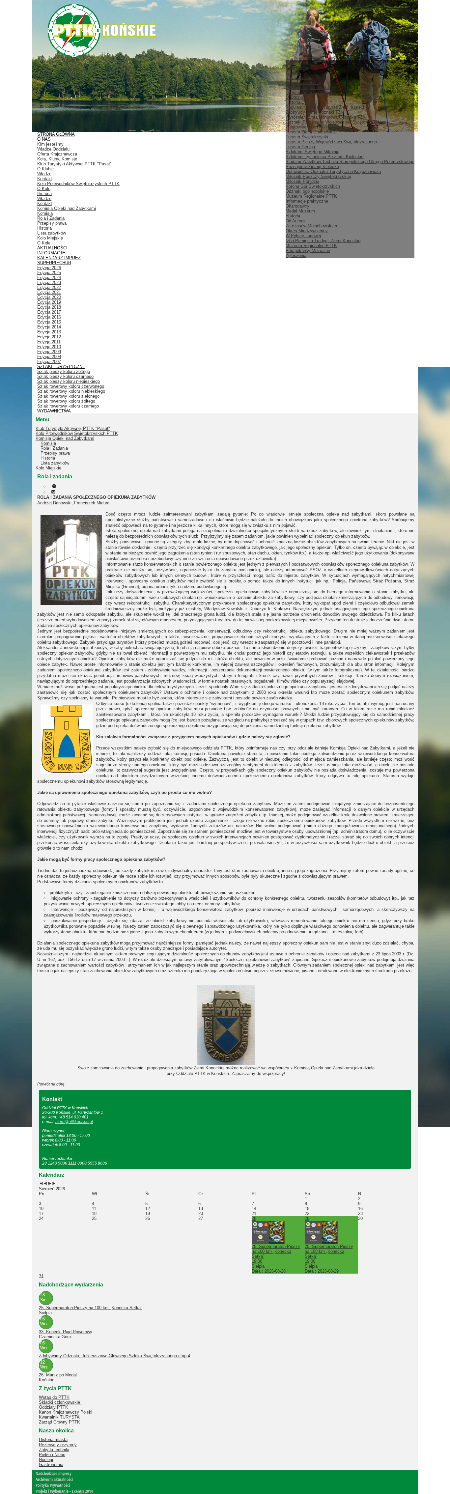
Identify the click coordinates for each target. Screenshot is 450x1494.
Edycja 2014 (49, 326)
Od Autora (295, 220)
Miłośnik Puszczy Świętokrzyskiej (318, 176)
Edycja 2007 (49, 361)
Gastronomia (51, 1464)
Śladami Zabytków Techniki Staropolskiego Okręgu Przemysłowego (350, 161)
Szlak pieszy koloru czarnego (65, 376)
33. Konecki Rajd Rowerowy (65, 1331)
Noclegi (46, 1459)
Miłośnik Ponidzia (302, 181)
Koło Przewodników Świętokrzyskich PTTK (78, 183)
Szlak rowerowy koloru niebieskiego (71, 391)
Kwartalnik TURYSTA (59, 1417)
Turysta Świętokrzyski (307, 136)
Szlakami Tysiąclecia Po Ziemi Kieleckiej (325, 156)
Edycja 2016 (49, 317)
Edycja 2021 (49, 292)
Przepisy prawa (52, 223)
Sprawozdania (299, 77)
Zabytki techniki (54, 1449)
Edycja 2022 (49, 287)
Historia (293, 215)
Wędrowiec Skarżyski (306, 127)
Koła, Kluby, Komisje (57, 158)
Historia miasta (53, 1439)
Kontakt (44, 178)
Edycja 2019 (49, 302)
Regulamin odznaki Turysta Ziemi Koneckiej (328, 107)
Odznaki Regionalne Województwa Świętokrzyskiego (336, 122)
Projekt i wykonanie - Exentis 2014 (64, 1491)
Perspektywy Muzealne (308, 250)
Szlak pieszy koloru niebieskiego (68, 381)
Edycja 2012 (49, 336)
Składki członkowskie (60, 1402)
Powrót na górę (51, 1084)
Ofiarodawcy (297, 206)
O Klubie (45, 168)
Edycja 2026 (49, 267)
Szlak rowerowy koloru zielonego (68, 396)
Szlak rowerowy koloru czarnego (68, 406)
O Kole (43, 188)
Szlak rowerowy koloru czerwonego (70, 386)
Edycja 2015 (49, 322)
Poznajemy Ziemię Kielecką (312, 166)
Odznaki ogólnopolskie (307, 191)
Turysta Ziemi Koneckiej (309, 92)
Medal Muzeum (300, 211)
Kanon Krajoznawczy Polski (65, 1412)
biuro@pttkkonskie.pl (74, 1121)
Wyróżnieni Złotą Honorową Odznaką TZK (326, 117)
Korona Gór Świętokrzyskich (313, 186)
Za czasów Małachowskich (311, 225)
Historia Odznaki (301, 102)
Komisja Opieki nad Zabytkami (66, 208)
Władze (293, 72)
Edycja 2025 (49, 272)
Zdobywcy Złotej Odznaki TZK (315, 112)
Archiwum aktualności (54, 1479)
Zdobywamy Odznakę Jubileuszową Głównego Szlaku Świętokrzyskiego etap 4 (114, 1355)
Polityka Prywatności (53, 1485)
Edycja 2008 (49, 356)
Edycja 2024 (49, 277)
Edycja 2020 (49, 297)
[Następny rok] (49, 1183)
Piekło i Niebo (52, 1454)
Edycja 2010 (49, 346)
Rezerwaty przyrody (58, 1444)
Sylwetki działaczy (303, 82)
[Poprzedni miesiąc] (45, 1183)
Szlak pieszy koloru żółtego (63, 371)
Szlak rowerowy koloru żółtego (66, 401)
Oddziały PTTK (53, 1407)
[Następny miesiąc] (54, 1183)
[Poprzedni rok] (41, 1183)
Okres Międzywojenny (307, 230)
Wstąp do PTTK (54, 1397)
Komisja (45, 213)
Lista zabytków (51, 233)
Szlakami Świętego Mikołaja (312, 151)
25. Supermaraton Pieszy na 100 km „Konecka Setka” (90, 1307)
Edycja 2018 (49, 307)
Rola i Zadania (51, 218)
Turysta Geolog (300, 146)
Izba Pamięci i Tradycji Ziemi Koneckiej (323, 240)
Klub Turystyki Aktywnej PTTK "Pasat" (74, 163)
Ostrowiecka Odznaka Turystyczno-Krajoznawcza (333, 171)
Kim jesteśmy (50, 144)
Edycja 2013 (49, 331)
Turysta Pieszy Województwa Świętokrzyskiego (331, 141)
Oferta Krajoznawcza (57, 154)
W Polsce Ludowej (303, 235)
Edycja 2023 (49, 282)
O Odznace (296, 97)
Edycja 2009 (49, 351)
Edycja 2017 (49, 312)
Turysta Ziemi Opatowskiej (311, 131)
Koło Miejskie (50, 238)
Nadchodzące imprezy (53, 1473)
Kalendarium (297, 67)
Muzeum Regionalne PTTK (311, 245)
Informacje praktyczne (307, 201)
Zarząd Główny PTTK (60, 1422)
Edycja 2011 (49, 341)
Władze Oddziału (53, 149)
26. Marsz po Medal (58, 1374)
